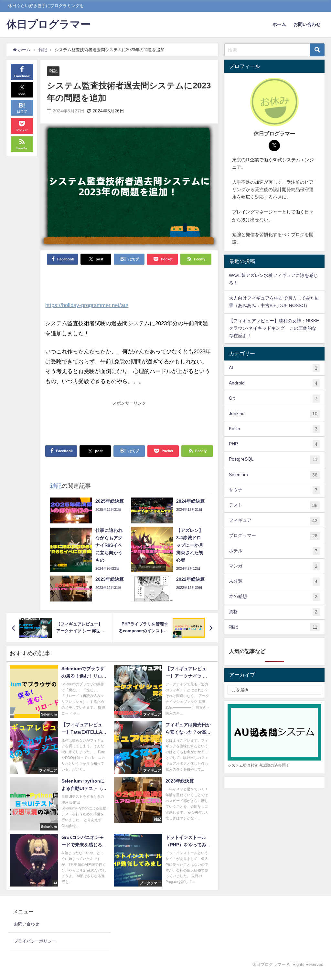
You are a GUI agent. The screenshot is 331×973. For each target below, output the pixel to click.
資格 (273, 611)
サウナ (273, 489)
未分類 (273, 581)
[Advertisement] (129, 422)
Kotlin (273, 428)
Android (273, 383)
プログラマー (273, 535)
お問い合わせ (307, 24)
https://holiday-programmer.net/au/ (86, 305)
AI (273, 367)
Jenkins (273, 413)
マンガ (273, 566)
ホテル (273, 550)
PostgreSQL (273, 459)
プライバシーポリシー (35, 941)
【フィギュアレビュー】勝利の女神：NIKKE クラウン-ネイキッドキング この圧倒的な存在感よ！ (274, 328)
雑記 (53, 71)
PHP (273, 443)
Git (273, 398)
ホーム (279, 24)
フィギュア (273, 520)
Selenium (273, 474)
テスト (273, 505)
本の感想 (273, 596)
